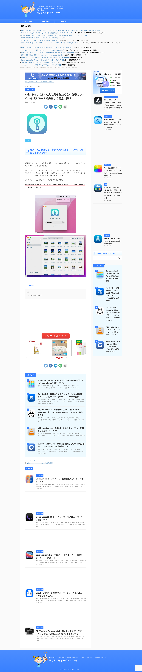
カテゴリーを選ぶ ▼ (28, 21)
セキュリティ (30, 463)
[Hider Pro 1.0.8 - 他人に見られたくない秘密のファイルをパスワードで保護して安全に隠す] (55, 107)
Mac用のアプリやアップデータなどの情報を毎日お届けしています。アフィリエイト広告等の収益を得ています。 (79, 657)
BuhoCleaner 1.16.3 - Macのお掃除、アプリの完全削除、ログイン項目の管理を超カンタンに (113, 347)
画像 (51, 463)
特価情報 (63, 21)
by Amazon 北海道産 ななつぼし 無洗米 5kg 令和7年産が (42, 60)
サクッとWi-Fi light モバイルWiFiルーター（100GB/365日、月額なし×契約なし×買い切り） (51, 43)
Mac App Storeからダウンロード (55, 336)
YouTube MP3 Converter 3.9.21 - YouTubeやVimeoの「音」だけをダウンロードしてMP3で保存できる (60, 412)
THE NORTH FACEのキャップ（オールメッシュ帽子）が (39, 62)
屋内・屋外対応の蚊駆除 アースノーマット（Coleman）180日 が (42, 55)
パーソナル (38, 463)
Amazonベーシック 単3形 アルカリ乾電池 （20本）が (41, 65)
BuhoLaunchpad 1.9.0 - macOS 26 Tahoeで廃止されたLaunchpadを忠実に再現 (113, 276)
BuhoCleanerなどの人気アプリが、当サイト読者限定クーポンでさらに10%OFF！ (48, 33)
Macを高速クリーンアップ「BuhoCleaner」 (39, 82)
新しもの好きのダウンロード (49, 12)
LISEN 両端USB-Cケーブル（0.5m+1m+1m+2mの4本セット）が (42, 38)
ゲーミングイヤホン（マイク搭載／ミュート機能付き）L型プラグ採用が (47, 52)
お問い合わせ (46, 21)
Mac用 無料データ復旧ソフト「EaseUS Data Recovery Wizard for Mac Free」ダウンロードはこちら (54, 35)
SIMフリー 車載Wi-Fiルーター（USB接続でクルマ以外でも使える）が (46, 48)
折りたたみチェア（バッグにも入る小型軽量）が (39, 40)
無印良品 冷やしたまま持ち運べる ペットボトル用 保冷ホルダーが (45, 57)
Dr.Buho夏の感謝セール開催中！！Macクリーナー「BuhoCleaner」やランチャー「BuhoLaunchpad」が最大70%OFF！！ (61, 30)
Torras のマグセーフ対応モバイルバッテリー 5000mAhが (42, 50)
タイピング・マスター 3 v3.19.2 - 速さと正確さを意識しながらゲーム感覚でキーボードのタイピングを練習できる (113, 193)
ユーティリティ (30, 460)
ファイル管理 (46, 463)
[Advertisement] (55, 315)
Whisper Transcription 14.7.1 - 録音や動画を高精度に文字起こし (112, 241)
